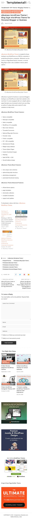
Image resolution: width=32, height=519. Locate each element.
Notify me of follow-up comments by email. (14, 335)
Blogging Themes (6, 10)
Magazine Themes (6, 12)
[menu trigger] (3, 2)
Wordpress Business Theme (10, 262)
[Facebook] (15, 274)
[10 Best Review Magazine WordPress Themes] (8, 359)
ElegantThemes (7, 260)
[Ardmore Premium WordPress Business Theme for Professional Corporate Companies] (7, 233)
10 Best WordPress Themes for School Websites (22, 367)
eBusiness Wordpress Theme (15, 258)
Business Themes (17, 10)
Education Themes (23, 362)
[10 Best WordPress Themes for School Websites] (24, 359)
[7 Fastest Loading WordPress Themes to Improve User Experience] (24, 380)
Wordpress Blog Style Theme (21, 260)
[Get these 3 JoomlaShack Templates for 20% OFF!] (8, 219)
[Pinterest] (24, 274)
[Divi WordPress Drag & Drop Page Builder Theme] (14, 497)
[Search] (29, 2)
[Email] (28, 274)
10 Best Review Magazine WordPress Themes (7, 367)
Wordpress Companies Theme (10, 264)
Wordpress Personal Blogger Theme (12, 269)
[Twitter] (20, 274)
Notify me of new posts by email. (11, 338)
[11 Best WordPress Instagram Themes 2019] (8, 380)
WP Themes (17, 12)
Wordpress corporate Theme (10, 267)
